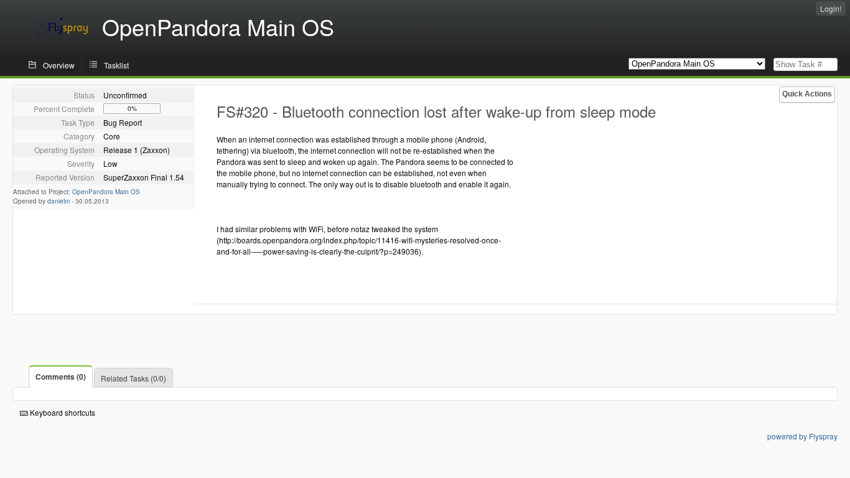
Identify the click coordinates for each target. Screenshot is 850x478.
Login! (830, 8)
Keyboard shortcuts (61, 412)
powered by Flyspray (802, 436)
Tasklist (116, 65)
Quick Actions (807, 94)
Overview (59, 65)
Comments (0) (60, 376)
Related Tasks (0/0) (133, 378)
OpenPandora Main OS (106, 191)
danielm (58, 201)
